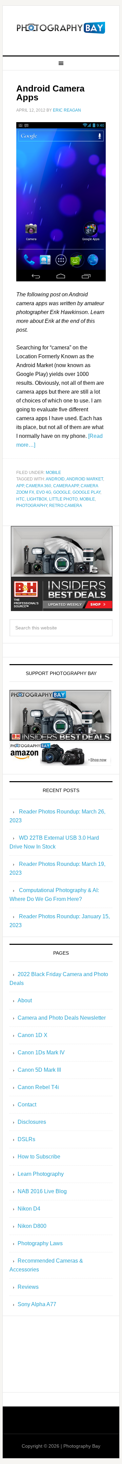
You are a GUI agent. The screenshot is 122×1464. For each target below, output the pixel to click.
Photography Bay (61, 28)
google (61, 492)
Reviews (28, 1287)
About (25, 1000)
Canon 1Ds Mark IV (41, 1052)
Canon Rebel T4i (38, 1087)
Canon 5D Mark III (39, 1070)
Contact (27, 1104)
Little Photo (63, 499)
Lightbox (37, 499)
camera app (66, 485)
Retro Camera (65, 505)
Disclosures (32, 1122)
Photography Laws (40, 1243)
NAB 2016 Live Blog (42, 1191)
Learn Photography (41, 1174)
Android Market (84, 479)
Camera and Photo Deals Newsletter (62, 1018)
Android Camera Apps (50, 92)
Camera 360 (38, 485)
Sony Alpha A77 (37, 1304)
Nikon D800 (32, 1226)
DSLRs (26, 1139)
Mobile (53, 472)
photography (31, 505)
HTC (20, 499)
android (55, 479)
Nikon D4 (29, 1209)
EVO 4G (43, 492)
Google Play (86, 492)
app (20, 485)
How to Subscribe (39, 1156)
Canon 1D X (32, 1035)
